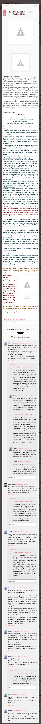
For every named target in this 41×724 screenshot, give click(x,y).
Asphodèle (11, 484)
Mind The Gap (12, 343)
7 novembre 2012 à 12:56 (25, 502)
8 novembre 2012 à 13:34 (25, 448)
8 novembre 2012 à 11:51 (20, 656)
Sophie (10, 588)
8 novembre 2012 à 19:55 (18, 694)
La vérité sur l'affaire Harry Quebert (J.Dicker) (20, 13)
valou (10, 710)
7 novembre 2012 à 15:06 (25, 396)
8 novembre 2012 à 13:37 (25, 461)
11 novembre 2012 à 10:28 (19, 710)
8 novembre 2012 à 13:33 (25, 674)
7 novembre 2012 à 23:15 (20, 631)
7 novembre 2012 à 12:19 (22, 484)
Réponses (13, 364)
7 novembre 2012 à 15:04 (20, 531)
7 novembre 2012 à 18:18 (25, 415)
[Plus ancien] (8, 6)
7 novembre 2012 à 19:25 (20, 588)
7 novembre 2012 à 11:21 (24, 343)
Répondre (11, 361)
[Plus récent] (5, 6)
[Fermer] (36, 6)
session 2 (20, 322)
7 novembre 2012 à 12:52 (25, 368)
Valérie (15, 396)
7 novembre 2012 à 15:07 (25, 553)
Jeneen (31, 329)
